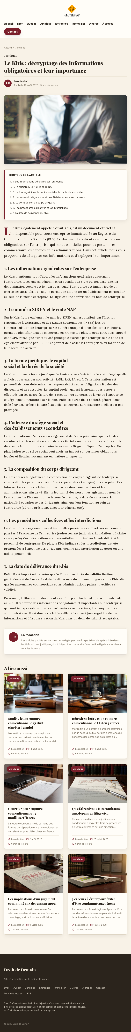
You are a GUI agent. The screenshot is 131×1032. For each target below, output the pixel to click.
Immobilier (78, 23)
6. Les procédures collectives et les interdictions (40, 207)
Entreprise (61, 23)
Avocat (31, 23)
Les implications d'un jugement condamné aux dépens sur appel (32, 901)
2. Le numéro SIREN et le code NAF (33, 186)
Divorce (94, 23)
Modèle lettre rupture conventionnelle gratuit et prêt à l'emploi (25, 723)
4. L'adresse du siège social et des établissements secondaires (49, 197)
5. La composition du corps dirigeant (34, 202)
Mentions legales (13, 993)
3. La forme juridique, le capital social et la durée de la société (48, 192)
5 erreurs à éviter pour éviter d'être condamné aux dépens (93, 901)
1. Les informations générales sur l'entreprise (38, 181)
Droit (20, 23)
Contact (13, 31)
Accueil (8, 23)
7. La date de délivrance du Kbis (31, 213)
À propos (107, 23)
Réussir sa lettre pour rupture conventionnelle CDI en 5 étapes (95, 720)
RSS (29, 993)
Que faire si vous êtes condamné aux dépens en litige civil (96, 810)
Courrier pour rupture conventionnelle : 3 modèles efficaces (25, 813)
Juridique (46, 23)
